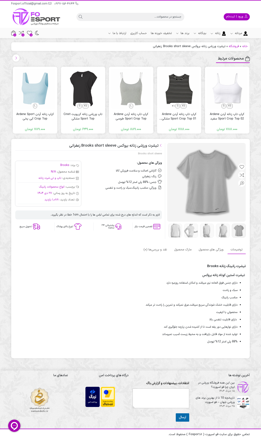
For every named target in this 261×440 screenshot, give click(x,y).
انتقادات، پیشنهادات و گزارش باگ (167, 383)
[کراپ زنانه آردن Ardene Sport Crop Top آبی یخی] (35, 89)
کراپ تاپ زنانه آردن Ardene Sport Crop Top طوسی (131, 116)
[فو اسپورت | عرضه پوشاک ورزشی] (36, 17)
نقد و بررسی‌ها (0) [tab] (155, 249)
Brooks (64, 165)
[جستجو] (80, 17)
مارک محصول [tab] (182, 249)
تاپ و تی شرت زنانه (50, 178)
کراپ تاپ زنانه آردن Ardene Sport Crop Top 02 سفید (227, 116)
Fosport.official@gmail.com (29, 4)
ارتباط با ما (119, 33)
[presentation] (16, 58)
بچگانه (201, 33)
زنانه (217, 33)
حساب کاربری (138, 33)
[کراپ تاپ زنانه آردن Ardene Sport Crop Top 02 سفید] (227, 89)
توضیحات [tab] (237, 249)
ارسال (182, 417)
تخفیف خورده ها (161, 33)
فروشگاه (234, 46)
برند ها (184, 33)
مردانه (238, 33)
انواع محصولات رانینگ (51, 187)
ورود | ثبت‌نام (235, 16)
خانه (245, 46)
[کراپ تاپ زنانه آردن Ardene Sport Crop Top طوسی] (131, 89)
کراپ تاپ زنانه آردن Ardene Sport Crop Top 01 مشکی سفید (179, 116)
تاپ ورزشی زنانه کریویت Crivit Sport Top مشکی (83, 116)
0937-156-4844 (64, 4)
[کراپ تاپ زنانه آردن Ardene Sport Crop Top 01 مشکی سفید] (179, 89)
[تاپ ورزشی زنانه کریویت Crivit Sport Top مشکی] (83, 89)
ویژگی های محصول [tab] (211, 249)
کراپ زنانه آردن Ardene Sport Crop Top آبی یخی (35, 116)
